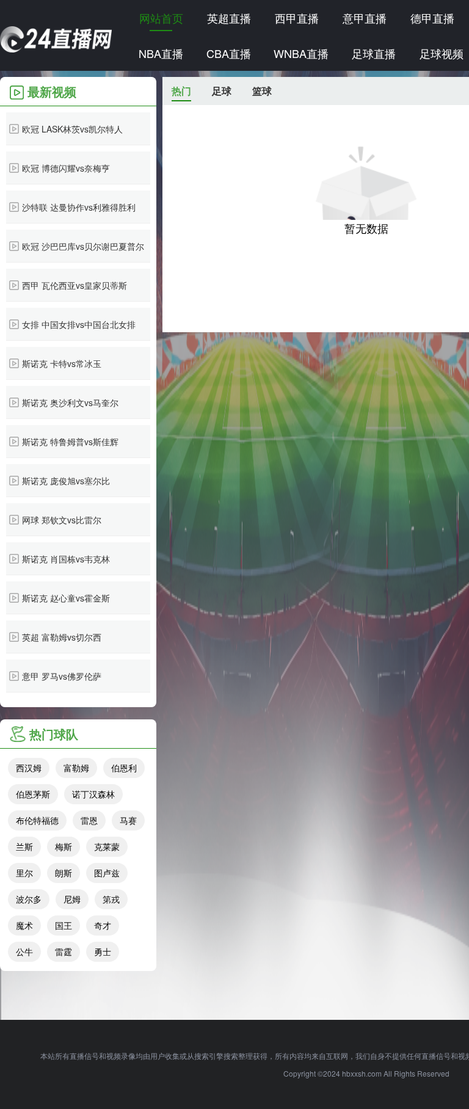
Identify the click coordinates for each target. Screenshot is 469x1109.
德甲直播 (432, 18)
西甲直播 (297, 18)
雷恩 (89, 820)
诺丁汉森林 (93, 794)
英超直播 (229, 18)
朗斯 (63, 873)
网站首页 (161, 18)
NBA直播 (161, 53)
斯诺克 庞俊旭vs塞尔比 (66, 481)
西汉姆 (29, 768)
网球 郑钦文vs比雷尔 (61, 520)
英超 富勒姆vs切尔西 (61, 637)
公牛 (24, 951)
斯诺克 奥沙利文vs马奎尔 (70, 402)
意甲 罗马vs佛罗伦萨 (61, 676)
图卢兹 (107, 873)
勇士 (102, 951)
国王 (63, 925)
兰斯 (24, 846)
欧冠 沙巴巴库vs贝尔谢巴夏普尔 (83, 246)
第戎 (111, 899)
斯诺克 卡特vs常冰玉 (61, 363)
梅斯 (63, 846)
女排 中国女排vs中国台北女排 (79, 324)
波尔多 (29, 899)
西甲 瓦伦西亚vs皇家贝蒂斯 (74, 285)
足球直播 (374, 53)
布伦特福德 (37, 820)
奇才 (102, 925)
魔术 (24, 925)
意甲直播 (365, 18)
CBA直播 (228, 53)
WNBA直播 (301, 53)
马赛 (128, 820)
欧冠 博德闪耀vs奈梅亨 (66, 168)
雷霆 (63, 951)
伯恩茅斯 (33, 794)
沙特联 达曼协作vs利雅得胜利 (79, 207)
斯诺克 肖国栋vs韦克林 (66, 559)
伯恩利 (124, 768)
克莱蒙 (107, 846)
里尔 (24, 873)
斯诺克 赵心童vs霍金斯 (66, 598)
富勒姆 (76, 768)
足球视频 (442, 53)
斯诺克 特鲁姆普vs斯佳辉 (70, 441)
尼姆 (72, 899)
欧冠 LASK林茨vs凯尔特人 (72, 129)
